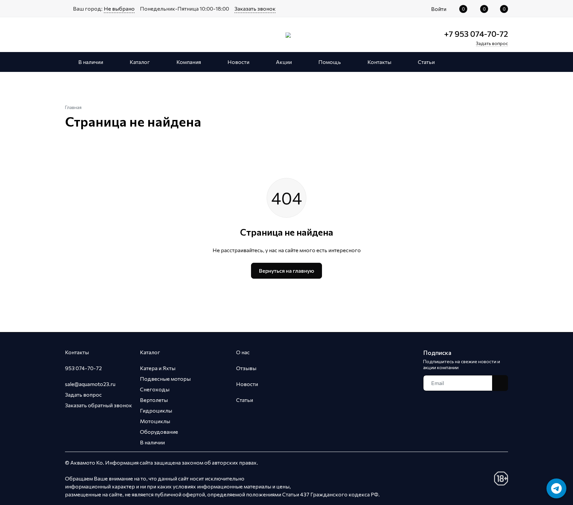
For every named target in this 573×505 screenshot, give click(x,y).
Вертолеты (154, 400)
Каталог (150, 352)
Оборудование (159, 431)
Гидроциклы (156, 410)
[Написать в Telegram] (556, 488)
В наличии (152, 442)
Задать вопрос (83, 394)
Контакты (77, 352)
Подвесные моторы (165, 378)
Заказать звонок (255, 8)
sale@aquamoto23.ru (90, 384)
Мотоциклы (155, 421)
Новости (247, 384)
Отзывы (246, 368)
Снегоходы (154, 389)
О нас (243, 352)
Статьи (244, 400)
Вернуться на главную (286, 270)
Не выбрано (119, 8)
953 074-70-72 (83, 368)
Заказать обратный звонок (98, 405)
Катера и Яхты (157, 368)
